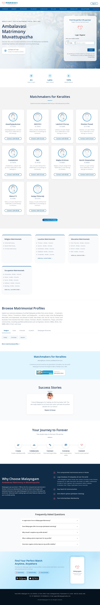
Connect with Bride (13, 138)
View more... (96, 9)
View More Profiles (50, 220)
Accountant (8, 274)
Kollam (53, 9)
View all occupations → (13, 289)
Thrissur (5, 9)
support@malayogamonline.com (62, 596)
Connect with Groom (37, 138)
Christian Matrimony (10, 248)
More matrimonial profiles (11, 344)
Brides (45, 243)
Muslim (23, 337)
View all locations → (45, 258)
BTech (73, 248)
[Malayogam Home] (10, 3)
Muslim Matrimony (10, 246)
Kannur (13, 9)
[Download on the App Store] (34, 579)
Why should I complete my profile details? (35, 532)
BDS (72, 251)
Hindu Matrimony (10, 243)
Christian (13, 337)
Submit (91, 50)
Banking (7, 286)
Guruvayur (43, 9)
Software (7, 283)
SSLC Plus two (75, 243)
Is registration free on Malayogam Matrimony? (36, 520)
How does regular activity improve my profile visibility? (39, 544)
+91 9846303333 (35, 596)
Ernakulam (63, 9)
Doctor (6, 277)
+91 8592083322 (44, 596)
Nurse (6, 280)
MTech (73, 246)
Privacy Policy (91, 57)
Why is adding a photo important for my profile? (36, 538)
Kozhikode (23, 9)
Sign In (94, 3)
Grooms (51, 243)
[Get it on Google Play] (21, 578)
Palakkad (34, 9)
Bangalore (73, 9)
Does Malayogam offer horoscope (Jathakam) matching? (39, 526)
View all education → (78, 255)
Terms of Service (88, 55)
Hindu (5, 337)
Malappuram (85, 9)
